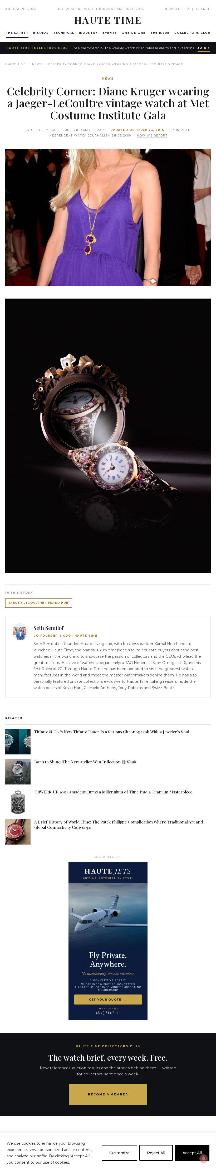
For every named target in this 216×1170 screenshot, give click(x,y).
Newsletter (177, 9)
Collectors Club (192, 33)
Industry (88, 33)
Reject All (156, 1152)
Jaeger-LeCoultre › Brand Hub (38, 602)
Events (109, 33)
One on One (134, 33)
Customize (119, 1152)
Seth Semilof (44, 130)
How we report (152, 135)
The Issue (160, 33)
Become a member (108, 1094)
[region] (108, 1151)
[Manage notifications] (203, 1158)
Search (203, 9)
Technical (63, 33)
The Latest (17, 33)
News (37, 64)
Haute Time (15, 64)
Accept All (192, 1152)
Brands (40, 33)
